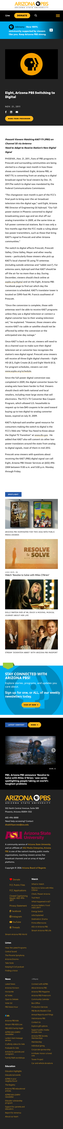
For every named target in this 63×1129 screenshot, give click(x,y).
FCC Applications (18, 890)
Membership (37, 1042)
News (8, 979)
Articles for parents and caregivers (14, 1053)
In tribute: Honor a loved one (42, 1054)
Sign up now (30, 705)
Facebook (16, 911)
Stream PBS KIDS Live (13, 1024)
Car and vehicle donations (42, 1063)
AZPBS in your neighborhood (11, 1080)
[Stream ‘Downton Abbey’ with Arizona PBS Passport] (31, 621)
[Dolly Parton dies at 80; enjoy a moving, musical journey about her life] (31, 581)
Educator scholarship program (13, 1102)
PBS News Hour (11, 1007)
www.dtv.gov (41, 435)
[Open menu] (58, 15)
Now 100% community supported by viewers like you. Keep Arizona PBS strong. (27, 30)
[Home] (31, 4)
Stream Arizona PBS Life (41, 930)
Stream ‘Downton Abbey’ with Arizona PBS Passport (31, 653)
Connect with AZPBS (40, 984)
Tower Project (37, 1059)
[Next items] (53, 750)
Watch (35, 879)
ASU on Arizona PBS (40, 927)
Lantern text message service (14, 1039)
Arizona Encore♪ (12, 959)
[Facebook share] (7, 112)
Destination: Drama (40, 919)
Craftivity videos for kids (15, 1044)
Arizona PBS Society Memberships (40, 1037)
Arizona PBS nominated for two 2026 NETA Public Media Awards (30, 533)
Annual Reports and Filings (42, 1014)
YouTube (16, 922)
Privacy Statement (18, 905)
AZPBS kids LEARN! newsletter (12, 1033)
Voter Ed (8, 1003)
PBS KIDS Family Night (14, 1028)
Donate (16, 879)
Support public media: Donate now (40, 1031)
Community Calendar (40, 999)
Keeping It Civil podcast (14, 967)
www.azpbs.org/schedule (18, 371)
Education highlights (13, 1071)
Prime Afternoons (39, 923)
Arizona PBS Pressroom (41, 995)
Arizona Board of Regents (34, 868)
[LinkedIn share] (12, 112)
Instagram (16, 916)
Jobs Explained (37, 915)
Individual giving (38, 1046)
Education (10, 1066)
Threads (15, 927)
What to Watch (38, 884)
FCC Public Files (17, 885)
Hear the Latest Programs (15, 948)
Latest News (10, 984)
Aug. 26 (11, 572)
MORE (33, 725)
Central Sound (11, 951)
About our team (11, 1116)
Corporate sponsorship (41, 1049)
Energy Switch (37, 911)
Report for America (13, 1113)
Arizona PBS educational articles (15, 1090)
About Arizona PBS (39, 988)
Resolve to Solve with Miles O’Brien (42, 889)
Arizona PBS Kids (12, 1021)
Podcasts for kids (12, 1048)
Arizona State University (39, 844)
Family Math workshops (15, 1058)
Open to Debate (11, 999)
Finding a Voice (11, 971)
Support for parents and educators (15, 1108)
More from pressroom (19, 119)
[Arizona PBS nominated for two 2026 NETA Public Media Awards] (31, 500)
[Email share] (18, 112)
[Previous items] (9, 750)
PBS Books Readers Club (41, 1011)
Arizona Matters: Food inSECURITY (41, 906)
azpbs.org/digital (14, 281)
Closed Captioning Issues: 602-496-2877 (19, 898)
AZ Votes (8, 995)
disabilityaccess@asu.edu (17, 824)
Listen (8, 942)
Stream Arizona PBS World (16, 934)
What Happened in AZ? (41, 901)
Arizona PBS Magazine (41, 992)
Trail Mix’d (36, 898)
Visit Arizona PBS (38, 1018)
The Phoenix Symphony (14, 955)
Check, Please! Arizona (41, 894)
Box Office (36, 1003)
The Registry (10, 1085)
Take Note (9, 963)
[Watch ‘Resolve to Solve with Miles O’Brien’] (31, 540)
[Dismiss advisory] (51, 30)
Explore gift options (39, 1026)
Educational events (13, 1075)
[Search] (35, 15)
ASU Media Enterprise (33, 848)
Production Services (40, 1007)
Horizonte (9, 992)
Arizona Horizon (12, 988)
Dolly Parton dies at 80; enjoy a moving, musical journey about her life (30, 613)
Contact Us (36, 1022)
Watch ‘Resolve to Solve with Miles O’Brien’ (27, 575)
